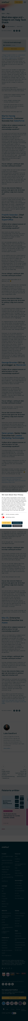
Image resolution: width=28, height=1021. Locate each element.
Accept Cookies (6, 522)
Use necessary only (17, 522)
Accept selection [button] (6, 525)
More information (17, 525)
